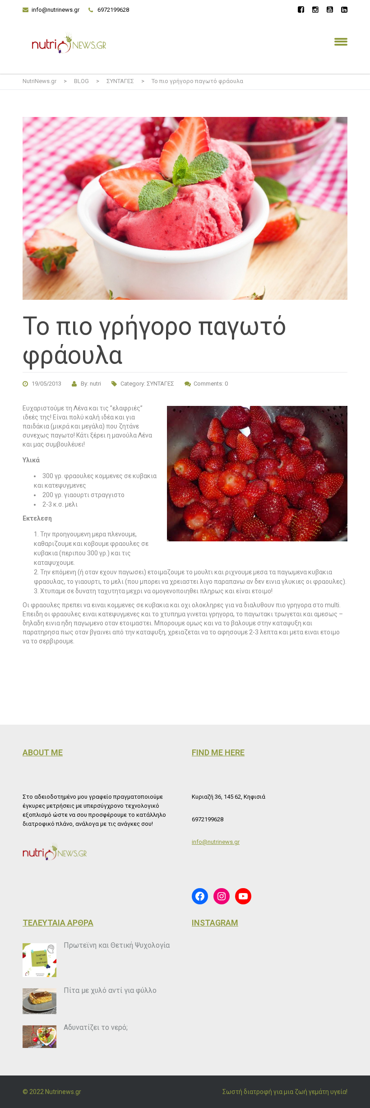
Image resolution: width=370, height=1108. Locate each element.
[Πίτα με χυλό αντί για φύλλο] (39, 1001)
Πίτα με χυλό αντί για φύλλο (110, 990)
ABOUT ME (43, 752)
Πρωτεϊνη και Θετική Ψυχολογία (117, 945)
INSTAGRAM (215, 922)
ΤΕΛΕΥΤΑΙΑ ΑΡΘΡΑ (58, 922)
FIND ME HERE (218, 752)
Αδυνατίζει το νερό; (96, 1027)
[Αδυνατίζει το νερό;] (39, 1036)
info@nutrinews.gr (55, 9)
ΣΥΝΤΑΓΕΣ (160, 383)
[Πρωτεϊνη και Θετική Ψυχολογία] (39, 960)
